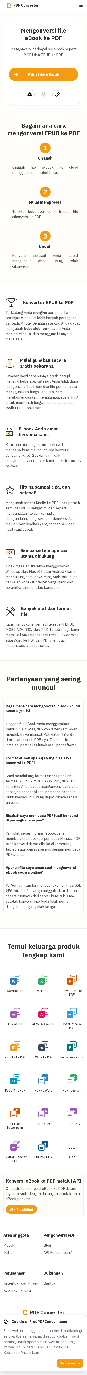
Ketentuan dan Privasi (21, 1283)
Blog (47, 1245)
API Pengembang (58, 1252)
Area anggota (16, 1235)
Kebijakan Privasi (17, 1290)
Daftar (8, 1252)
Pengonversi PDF (59, 1235)
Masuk (8, 1245)
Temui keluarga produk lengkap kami (43, 950)
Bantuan (50, 1283)
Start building (21, 1209)
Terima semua (70, 1363)
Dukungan (53, 1273)
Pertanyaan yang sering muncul (43, 683)
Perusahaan (14, 1273)
